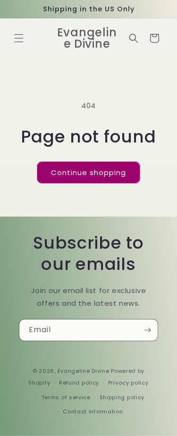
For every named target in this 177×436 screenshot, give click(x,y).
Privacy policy (128, 382)
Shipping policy (122, 397)
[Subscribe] (147, 330)
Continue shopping (88, 172)
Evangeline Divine (84, 371)
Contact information (93, 411)
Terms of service (66, 397)
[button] (18, 38)
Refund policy (79, 382)
